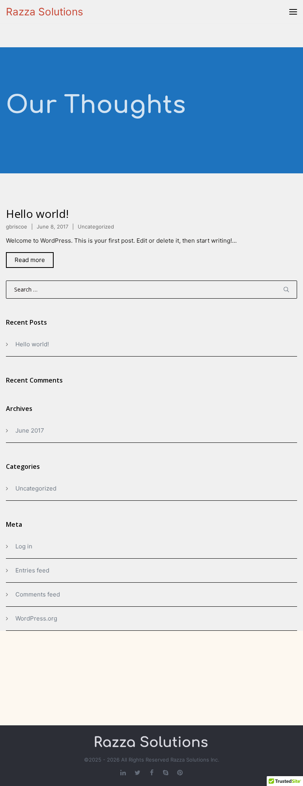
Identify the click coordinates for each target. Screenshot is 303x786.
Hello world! (37, 213)
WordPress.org (36, 618)
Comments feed (37, 594)
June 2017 (29, 430)
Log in (23, 546)
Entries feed (32, 570)
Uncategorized (96, 226)
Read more (30, 260)
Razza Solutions (44, 12)
